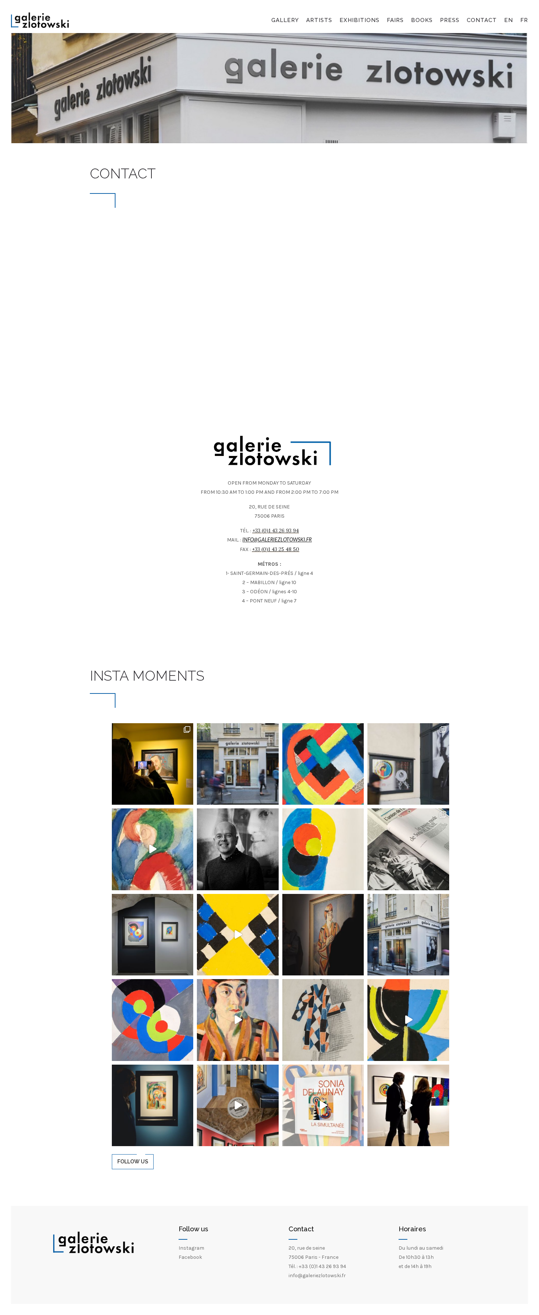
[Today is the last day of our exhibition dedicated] (238, 764)
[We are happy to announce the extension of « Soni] (152, 849)
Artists (319, 20)
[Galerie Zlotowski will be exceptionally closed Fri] (408, 934)
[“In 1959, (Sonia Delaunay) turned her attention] (238, 934)
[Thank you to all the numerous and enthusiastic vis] (408, 1105)
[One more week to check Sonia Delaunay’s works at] (323, 764)
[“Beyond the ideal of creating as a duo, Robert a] (238, 1020)
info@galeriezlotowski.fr (277, 540)
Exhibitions (360, 20)
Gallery (285, 20)
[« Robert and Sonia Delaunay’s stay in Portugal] (152, 1105)
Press (449, 20)
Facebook (190, 1257)
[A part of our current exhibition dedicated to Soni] (152, 934)
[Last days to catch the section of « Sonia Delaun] (408, 764)
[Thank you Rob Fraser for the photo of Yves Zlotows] (238, 849)
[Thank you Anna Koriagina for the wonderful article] (408, 849)
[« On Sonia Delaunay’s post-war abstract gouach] (323, 849)
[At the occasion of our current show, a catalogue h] (323, 1105)
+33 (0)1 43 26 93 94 (275, 530)
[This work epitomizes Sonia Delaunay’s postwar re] (152, 1020)
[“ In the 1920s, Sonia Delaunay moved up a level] (323, 1020)
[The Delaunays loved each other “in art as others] (323, 934)
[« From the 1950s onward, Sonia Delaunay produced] (408, 1020)
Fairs (395, 20)
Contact (482, 20)
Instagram (191, 1248)
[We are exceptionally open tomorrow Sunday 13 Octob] (238, 1105)
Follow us (132, 1161)
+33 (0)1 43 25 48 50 (275, 549)
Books (422, 20)
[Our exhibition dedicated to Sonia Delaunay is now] (152, 764)
